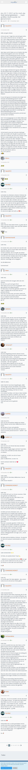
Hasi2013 (4, 21)
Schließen (15, 768)
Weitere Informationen (6, 768)
